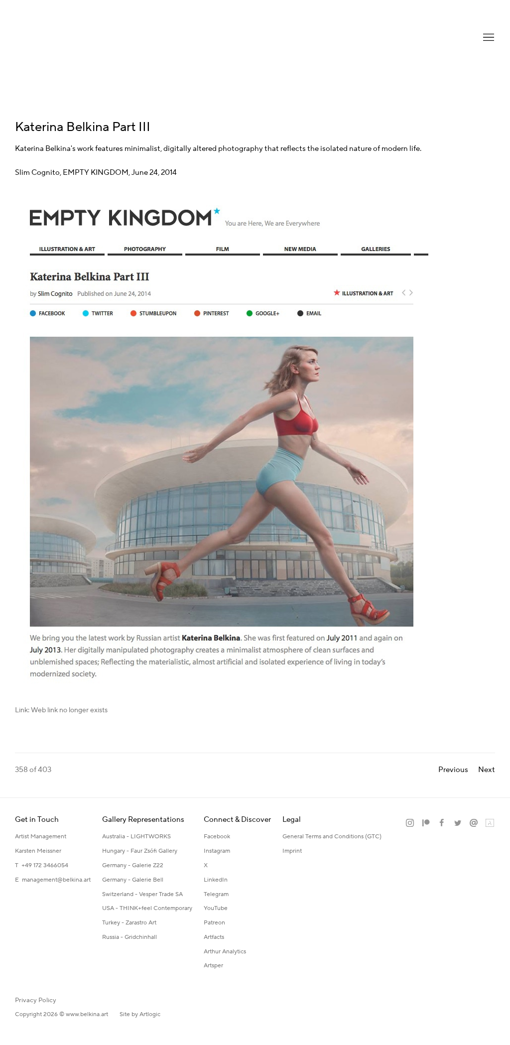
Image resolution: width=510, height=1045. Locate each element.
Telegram (216, 894)
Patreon (214, 922)
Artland (489, 823)
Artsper (213, 965)
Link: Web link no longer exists (61, 710)
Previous (453, 770)
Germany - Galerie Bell (132, 880)
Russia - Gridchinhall (129, 937)
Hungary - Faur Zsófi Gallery (139, 851)
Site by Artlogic (140, 1014)
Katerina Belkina (55, 37)
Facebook (217, 836)
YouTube (216, 908)
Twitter (457, 823)
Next (486, 770)
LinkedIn (216, 880)
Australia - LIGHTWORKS (136, 836)
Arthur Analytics (225, 951)
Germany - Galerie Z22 (132, 865)
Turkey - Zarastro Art (129, 922)
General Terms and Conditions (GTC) (332, 836)
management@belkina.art (56, 880)
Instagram (217, 851)
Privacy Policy (35, 1000)
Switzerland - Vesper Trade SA (142, 894)
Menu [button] (487, 37)
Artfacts (214, 937)
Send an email (473, 823)
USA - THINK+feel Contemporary (147, 908)
